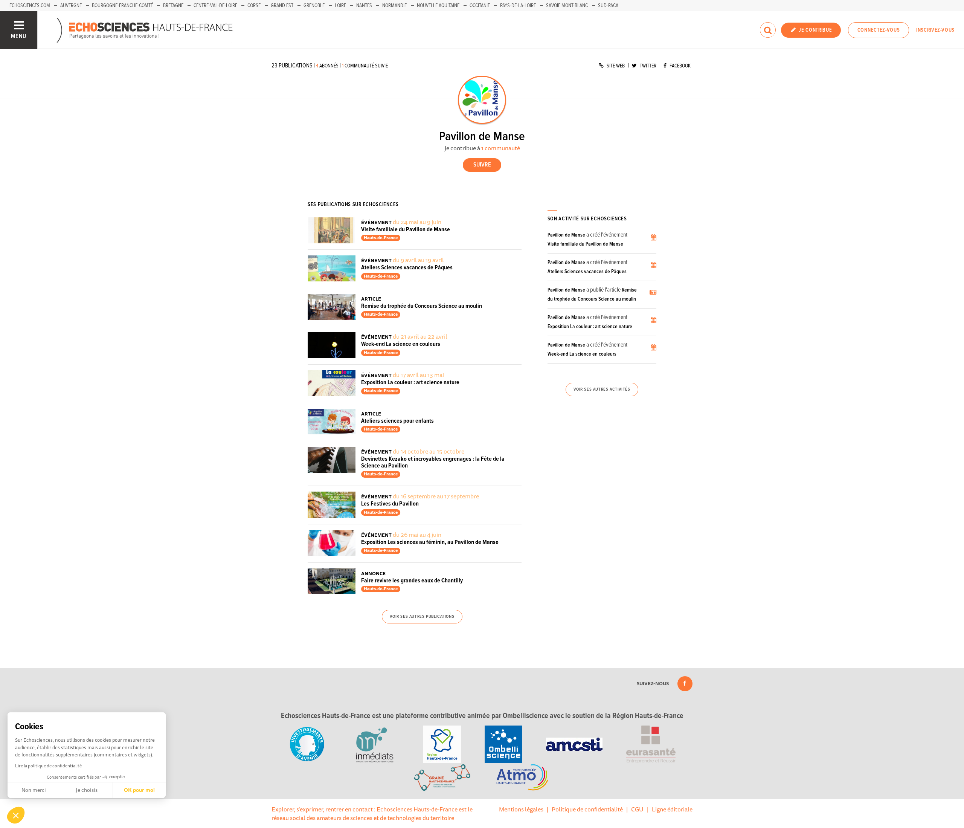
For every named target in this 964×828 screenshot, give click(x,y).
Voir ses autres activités (602, 390)
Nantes (364, 5)
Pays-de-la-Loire (518, 5)
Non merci (33, 790)
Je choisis (87, 790)
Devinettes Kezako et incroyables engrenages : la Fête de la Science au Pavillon (433, 462)
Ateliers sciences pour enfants (397, 421)
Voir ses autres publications (422, 617)
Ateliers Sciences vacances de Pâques (407, 268)
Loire (340, 5)
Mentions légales (521, 809)
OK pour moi (139, 790)
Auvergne (71, 5)
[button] (16, 815)
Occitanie (480, 5)
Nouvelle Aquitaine (438, 5)
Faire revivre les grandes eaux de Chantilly (412, 581)
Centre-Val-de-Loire (215, 5)
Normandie (394, 5)
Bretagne (173, 5)
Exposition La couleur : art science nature (410, 383)
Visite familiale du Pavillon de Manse (405, 230)
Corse (254, 5)
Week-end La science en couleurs (400, 344)
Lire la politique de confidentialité (48, 765)
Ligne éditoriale (672, 809)
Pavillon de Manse (566, 235)
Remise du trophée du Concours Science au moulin (421, 306)
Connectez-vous (878, 30)
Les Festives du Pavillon (390, 504)
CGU (637, 809)
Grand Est (282, 5)
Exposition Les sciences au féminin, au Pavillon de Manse (430, 542)
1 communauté (500, 148)
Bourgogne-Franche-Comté (122, 5)
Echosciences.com (29, 5)
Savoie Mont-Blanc (567, 5)
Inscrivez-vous (935, 30)
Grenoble (314, 5)
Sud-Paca (608, 5)
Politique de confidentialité (587, 809)
